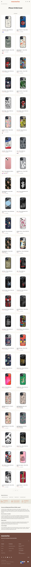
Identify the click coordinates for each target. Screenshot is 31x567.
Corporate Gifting (11, 548)
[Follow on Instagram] (5, 557)
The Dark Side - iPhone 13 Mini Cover (22, 290)
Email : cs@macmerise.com (21, 553)
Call (22, 548)
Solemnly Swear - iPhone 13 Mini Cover (22, 368)
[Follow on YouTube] (7, 557)
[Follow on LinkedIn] (9, 557)
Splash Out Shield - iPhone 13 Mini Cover (8, 348)
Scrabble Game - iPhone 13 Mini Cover (22, 387)
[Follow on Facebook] (1, 557)
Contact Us (10, 550)
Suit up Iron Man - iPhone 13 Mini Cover (8, 309)
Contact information (3, 563)
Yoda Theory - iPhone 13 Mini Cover (7, 271)
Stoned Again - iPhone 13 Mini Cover (7, 329)
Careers (2, 548)
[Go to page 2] (17, 490)
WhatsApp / (20, 548)
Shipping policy (9, 563)
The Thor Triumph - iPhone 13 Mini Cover (8, 290)
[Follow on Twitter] (3, 557)
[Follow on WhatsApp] (11, 557)
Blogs (2, 550)
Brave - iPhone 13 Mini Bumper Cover (22, 211)
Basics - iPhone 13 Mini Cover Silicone (7, 171)
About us (2, 546)
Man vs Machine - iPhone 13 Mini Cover (7, 465)
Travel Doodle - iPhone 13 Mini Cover (7, 29)
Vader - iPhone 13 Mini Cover (21, 271)
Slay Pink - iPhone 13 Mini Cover (6, 387)
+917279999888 (21, 550)
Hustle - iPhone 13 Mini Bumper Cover (22, 191)
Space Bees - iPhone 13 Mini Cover (7, 368)
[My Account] (27, 1)
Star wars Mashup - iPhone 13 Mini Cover (23, 329)
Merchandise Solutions (12, 546)
